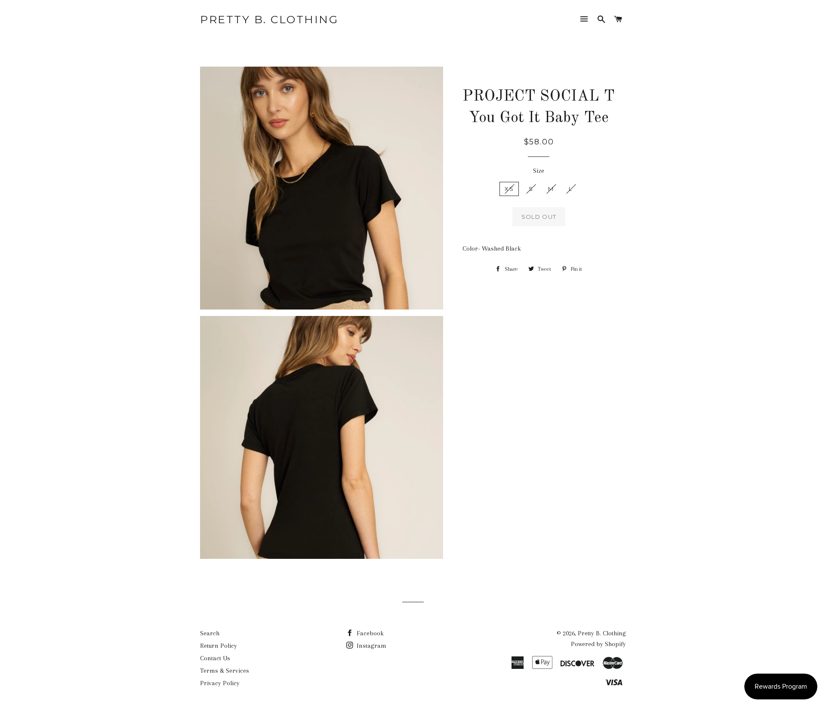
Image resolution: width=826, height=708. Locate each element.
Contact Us (215, 658)
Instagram (370, 646)
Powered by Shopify (598, 644)
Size (538, 171)
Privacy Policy (220, 683)
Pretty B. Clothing (269, 19)
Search (209, 633)
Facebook (369, 633)
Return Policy (218, 646)
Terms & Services (224, 670)
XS (509, 188)
